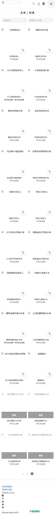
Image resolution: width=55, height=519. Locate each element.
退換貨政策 (7, 489)
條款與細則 (7, 486)
